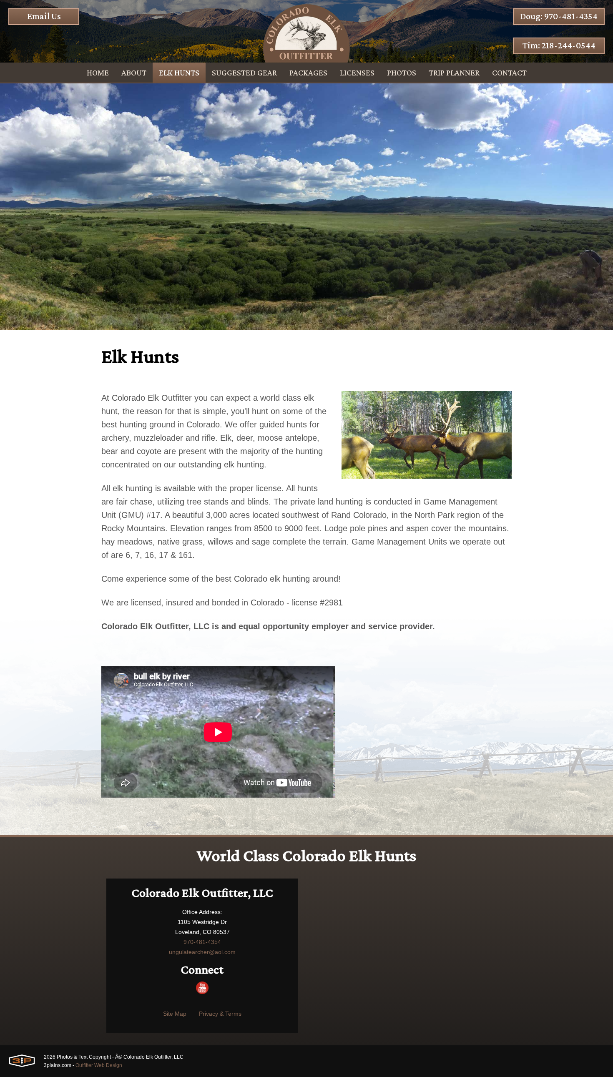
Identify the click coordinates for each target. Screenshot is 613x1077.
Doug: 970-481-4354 (559, 16)
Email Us (44, 16)
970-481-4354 (202, 942)
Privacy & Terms (220, 1013)
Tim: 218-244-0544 (559, 45)
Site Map (174, 1013)
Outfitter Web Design (98, 1065)
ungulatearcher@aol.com (202, 952)
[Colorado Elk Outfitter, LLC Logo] (306, 31)
